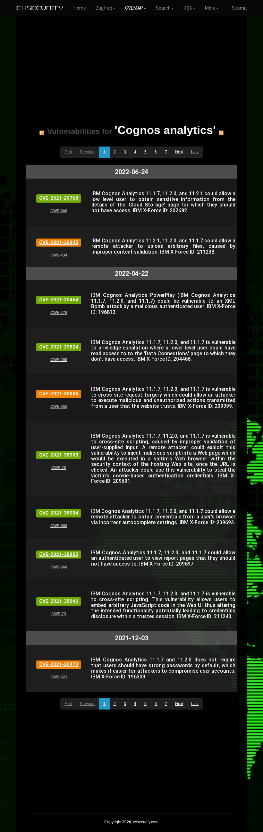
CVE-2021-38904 (58, 513)
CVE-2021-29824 (58, 347)
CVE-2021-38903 (58, 455)
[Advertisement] (131, 65)
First (68, 152)
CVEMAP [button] (134, 8)
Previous (87, 152)
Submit (239, 8)
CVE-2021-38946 (58, 601)
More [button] (210, 8)
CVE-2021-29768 (58, 198)
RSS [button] (187, 8)
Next (179, 152)
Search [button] (163, 8)
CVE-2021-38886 (58, 394)
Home (80, 8)
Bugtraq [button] (104, 8)
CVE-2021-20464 (58, 300)
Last (195, 152)
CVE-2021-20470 (58, 664)
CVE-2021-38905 (58, 554)
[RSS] (41, 132)
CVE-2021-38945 (58, 242)
